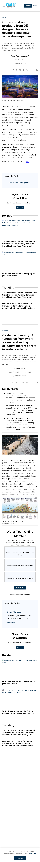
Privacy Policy (32, 853)
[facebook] (13, 70)
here (27, 162)
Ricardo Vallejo (21, 436)
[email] (27, 70)
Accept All (20, 858)
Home (4, 17)
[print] (37, 70)
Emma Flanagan (20, 368)
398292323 (11, 436)
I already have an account (20, 594)
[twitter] (20, 70)
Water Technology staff (20, 56)
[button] (3, 5)
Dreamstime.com (30, 436)
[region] (20, 855)
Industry (5, 330)
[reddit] (23, 70)
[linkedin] (17, 70)
